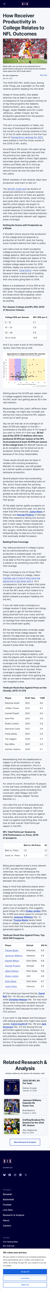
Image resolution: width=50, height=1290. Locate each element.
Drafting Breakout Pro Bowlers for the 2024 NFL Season (33, 1123)
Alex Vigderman (11, 75)
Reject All (25, 1285)
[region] (25, 1269)
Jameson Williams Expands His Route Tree (32, 1103)
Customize (25, 1278)
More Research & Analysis (25, 1142)
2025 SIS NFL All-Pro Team (31, 1082)
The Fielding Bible (10, 1242)
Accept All (25, 1272)
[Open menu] (4, 3)
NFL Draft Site (8, 1246)
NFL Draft (43, 75)
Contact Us (7, 1167)
